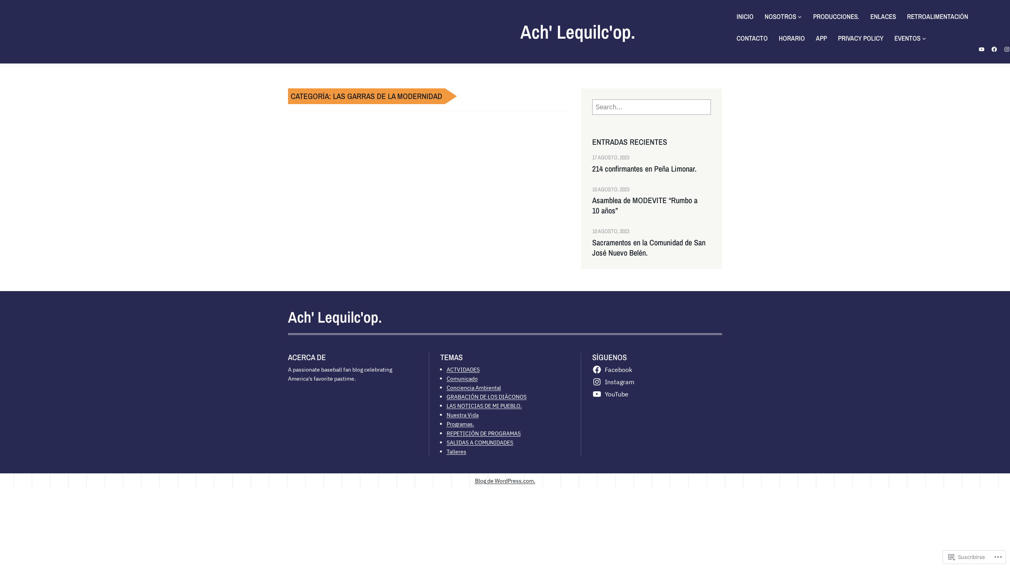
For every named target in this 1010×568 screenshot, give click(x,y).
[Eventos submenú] (924, 38)
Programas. (460, 424)
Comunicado (462, 378)
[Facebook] (994, 49)
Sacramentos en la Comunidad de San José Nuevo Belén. (648, 247)
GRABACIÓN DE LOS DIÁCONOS (487, 396)
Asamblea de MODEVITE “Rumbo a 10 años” (645, 205)
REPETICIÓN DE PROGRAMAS (484, 433)
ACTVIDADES (463, 369)
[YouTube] (981, 49)
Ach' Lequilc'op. (577, 32)
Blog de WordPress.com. (505, 480)
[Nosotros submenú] (800, 17)
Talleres (456, 451)
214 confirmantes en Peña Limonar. (644, 169)
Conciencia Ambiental (474, 387)
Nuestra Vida (463, 415)
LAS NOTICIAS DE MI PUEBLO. (484, 405)
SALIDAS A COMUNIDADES (480, 442)
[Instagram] (1007, 49)
